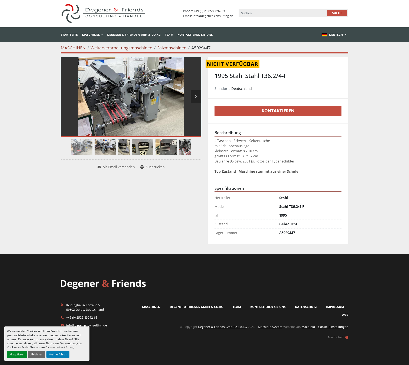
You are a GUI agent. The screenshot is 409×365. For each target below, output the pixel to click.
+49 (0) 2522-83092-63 (81, 317)
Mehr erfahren (58, 354)
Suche (337, 13)
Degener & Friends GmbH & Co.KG (134, 35)
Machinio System (270, 327)
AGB (345, 315)
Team (169, 35)
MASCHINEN (91, 35)
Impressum (335, 307)
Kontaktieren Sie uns (195, 35)
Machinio (308, 327)
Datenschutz (306, 307)
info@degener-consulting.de (86, 325)
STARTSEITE (69, 35)
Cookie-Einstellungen (333, 327)
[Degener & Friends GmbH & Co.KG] (103, 284)
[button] (92, 34)
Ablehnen (36, 354)
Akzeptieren (16, 354)
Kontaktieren (278, 111)
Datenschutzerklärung (59, 347)
